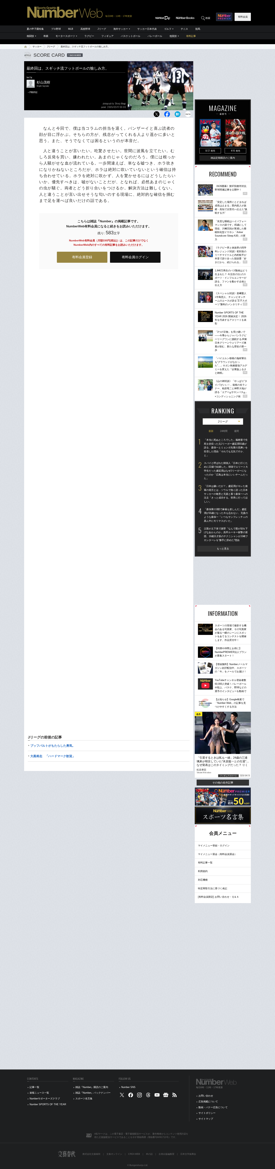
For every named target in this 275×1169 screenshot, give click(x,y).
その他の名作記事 (222, 782)
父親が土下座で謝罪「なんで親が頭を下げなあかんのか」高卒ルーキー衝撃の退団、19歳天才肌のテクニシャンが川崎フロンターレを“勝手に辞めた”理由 (226, 534)
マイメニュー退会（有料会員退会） (217, 854)
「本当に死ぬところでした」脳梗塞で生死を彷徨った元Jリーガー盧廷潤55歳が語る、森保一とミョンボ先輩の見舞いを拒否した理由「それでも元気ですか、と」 (226, 447)
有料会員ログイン (135, 257)
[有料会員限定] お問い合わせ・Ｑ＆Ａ (218, 896)
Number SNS (128, 1087)
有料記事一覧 (205, 862)
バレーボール (155, 36)
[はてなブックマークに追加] (178, 115)
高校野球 (85, 29)
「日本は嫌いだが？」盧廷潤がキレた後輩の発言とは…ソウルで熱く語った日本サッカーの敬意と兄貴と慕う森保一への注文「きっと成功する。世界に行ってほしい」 (226, 494)
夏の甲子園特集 (35, 29)
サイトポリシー (207, 1113)
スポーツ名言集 (83, 1098)
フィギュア (107, 36)
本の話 (149, 1154)
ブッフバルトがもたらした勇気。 (52, 745)
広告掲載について (208, 1101)
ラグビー (89, 36)
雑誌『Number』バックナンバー (93, 1092)
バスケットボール (130, 36)
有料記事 (191, 36)
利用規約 (203, 871)
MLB (70, 29)
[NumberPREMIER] (224, 17)
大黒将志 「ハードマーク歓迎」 (52, 756)
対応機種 (203, 879)
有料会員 (243, 16)
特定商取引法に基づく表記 (212, 888)
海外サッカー (120, 29)
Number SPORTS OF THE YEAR (48, 1104)
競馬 (197, 29)
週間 (236, 431)
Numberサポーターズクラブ (45, 1098)
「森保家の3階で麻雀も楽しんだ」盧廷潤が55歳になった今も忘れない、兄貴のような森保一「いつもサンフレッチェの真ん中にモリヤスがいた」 (226, 515)
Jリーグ (101, 29)
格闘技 (30, 36)
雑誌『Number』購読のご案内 (91, 1087)
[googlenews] (166, 1096)
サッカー (37, 46)
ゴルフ (167, 29)
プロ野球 (56, 29)
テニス (184, 29)
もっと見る (223, 548)
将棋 (45, 36)
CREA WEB (134, 1154)
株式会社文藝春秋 (91, 1154)
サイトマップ (205, 1118)
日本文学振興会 (188, 1154)
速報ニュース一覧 (39, 1092)
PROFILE (34, 92)
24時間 (223, 431)
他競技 (173, 36)
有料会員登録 (82, 257)
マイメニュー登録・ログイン (214, 845)
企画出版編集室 (166, 1154)
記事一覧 (34, 1087)
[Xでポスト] (157, 115)
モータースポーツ (65, 36)
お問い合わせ (205, 1095)
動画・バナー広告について (213, 1107)
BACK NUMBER (75, 55)
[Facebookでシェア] (167, 115)
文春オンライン (114, 1154)
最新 (211, 431)
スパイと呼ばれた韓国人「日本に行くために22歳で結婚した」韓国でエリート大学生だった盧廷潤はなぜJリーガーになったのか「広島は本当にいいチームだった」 (226, 471)
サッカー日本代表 (147, 29)
